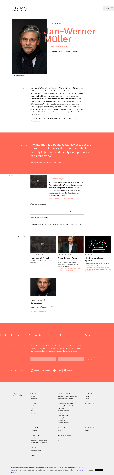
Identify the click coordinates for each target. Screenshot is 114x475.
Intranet (32, 455)
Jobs (31, 410)
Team (31, 401)
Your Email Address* (63, 356)
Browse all (88, 430)
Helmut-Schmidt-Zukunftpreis (38, 440)
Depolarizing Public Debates (65, 398)
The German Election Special (66, 270)
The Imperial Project (56, 179)
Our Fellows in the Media (64, 435)
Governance (33, 398)
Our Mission (33, 396)
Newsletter (61, 433)
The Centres (33, 403)
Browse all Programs (63, 422)
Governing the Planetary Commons (67, 396)
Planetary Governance (64, 418)
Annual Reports (34, 437)
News (59, 430)
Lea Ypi (91, 269)
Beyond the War (46, 265)
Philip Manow (89, 267)
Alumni (87, 401)
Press (32, 408)
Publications (33, 430)
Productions (61, 437)
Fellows (87, 396)
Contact (32, 413)
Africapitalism (61, 413)
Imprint (32, 453)
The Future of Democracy (58, 46)
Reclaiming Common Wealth (65, 406)
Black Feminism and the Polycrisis (67, 403)
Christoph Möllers (99, 269)
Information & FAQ (90, 403)
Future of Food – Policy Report (38, 442)
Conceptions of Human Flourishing (67, 401)
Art (58, 440)
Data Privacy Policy (35, 450)
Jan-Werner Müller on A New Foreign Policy (46, 162)
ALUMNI (57, 23)
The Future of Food (63, 415)
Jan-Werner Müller (54, 198)
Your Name (33, 356)
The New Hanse (34, 435)
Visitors (87, 398)
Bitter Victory (61, 420)
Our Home (33, 406)
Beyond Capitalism (63, 408)
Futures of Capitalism (63, 410)
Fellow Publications (35, 433)
